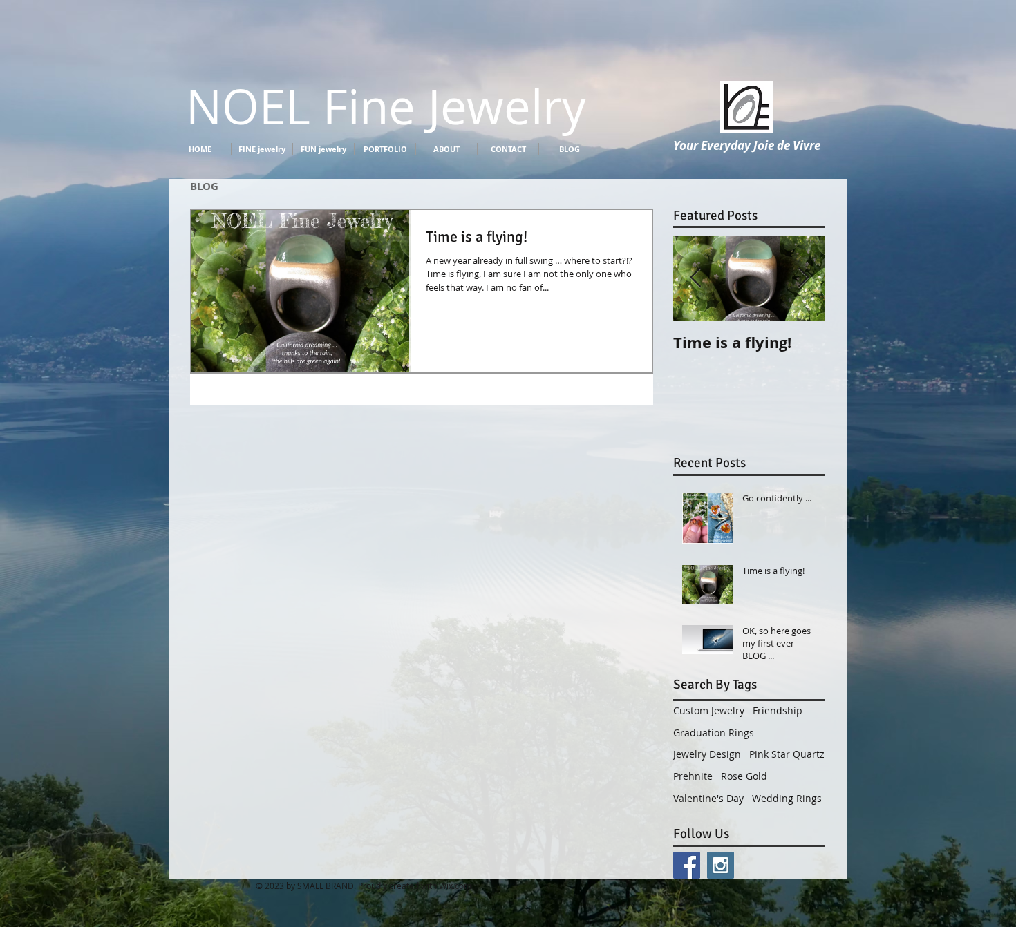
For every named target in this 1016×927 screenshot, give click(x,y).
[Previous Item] (695, 278)
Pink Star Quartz (787, 754)
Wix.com (455, 885)
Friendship (777, 710)
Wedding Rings (787, 798)
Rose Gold (744, 776)
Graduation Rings (713, 732)
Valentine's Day (708, 798)
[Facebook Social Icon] (686, 865)
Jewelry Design (707, 754)
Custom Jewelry (708, 710)
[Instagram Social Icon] (720, 865)
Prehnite (693, 776)
